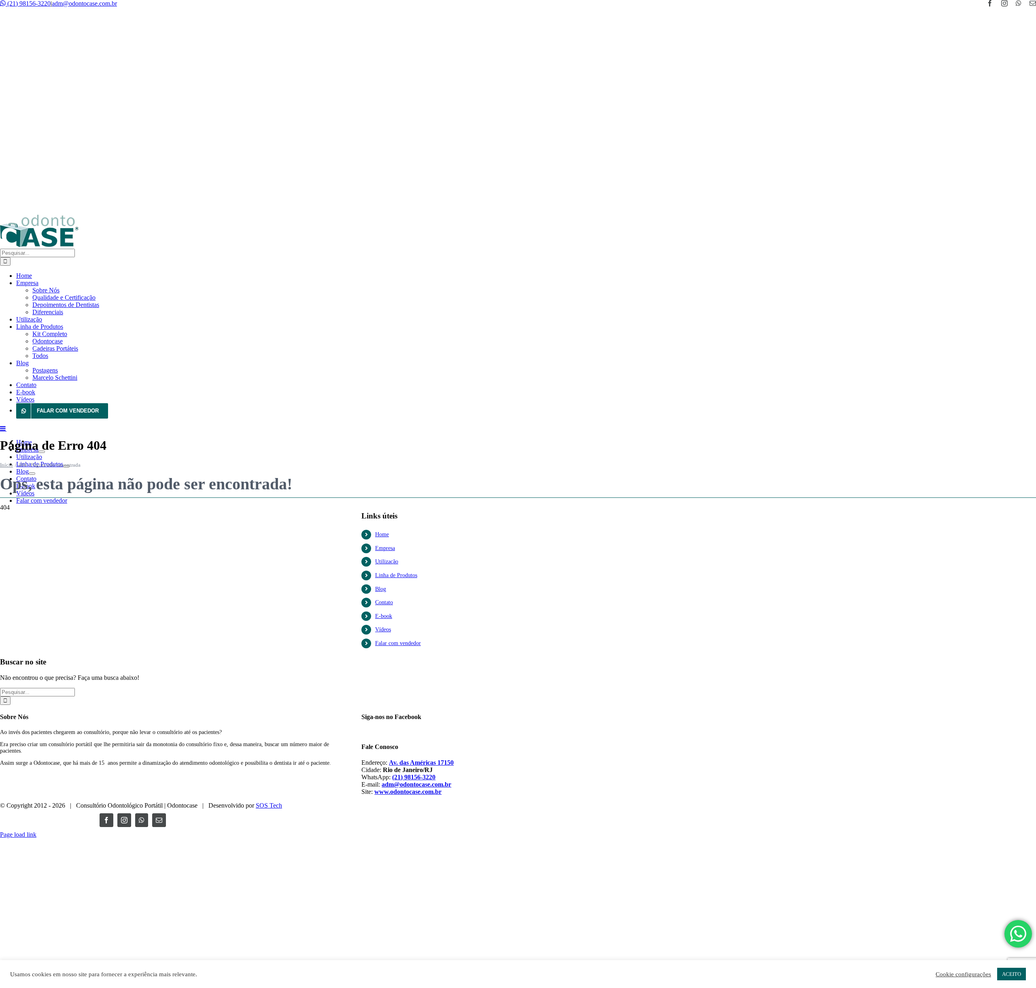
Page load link (18, 834)
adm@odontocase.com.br (84, 3)
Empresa (385, 548)
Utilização (386, 562)
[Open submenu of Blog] (32, 473)
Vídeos (383, 629)
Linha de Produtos (396, 575)
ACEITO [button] (1011, 974)
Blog (380, 589)
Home (382, 534)
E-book (383, 616)
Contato (384, 602)
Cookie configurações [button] (963, 974)
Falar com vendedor (398, 643)
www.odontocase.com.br (408, 791)
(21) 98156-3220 (28, 3)
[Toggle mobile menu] (3, 428)
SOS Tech (269, 805)
